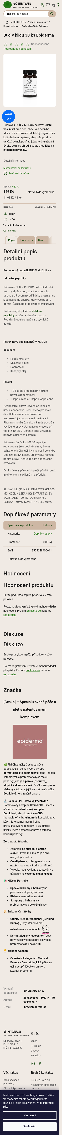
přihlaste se (34, 610)
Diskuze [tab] (42, 240)
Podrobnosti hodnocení (17, 48)
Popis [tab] (11, 240)
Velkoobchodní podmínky (11, 1082)
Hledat (52, 13)
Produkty (36, 1045)
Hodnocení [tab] (26, 240)
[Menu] (7, 4)
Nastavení (30, 1115)
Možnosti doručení (19, 173)
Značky (35, 1050)
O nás (34, 1041)
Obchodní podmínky (14, 1088)
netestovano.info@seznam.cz (43, 1086)
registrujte (9, 614)
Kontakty (36, 1055)
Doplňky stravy (43, 533)
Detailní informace (14, 160)
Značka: (45, 207)
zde (5, 1106)
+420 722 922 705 (40, 1080)
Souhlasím (29, 1126)
